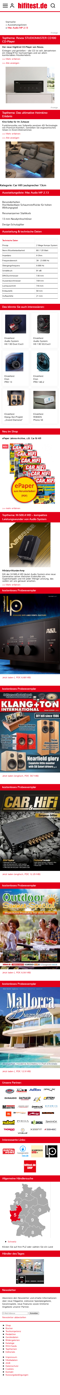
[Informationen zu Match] (20, 1113)
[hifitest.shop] (30, 1171)
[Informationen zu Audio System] (22, 1091)
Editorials (10, 1351)
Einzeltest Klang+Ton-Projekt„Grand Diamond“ (13, 417)
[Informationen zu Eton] (49, 1099)
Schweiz (12, 1241)
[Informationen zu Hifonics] (51, 1106)
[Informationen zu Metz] (34, 1114)
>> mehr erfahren (11, 508)
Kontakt (9, 1371)
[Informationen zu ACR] (9, 1091)
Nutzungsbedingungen (17, 1374)
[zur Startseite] (32, 5)
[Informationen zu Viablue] (23, 1131)
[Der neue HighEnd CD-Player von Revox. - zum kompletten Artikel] (30, 85)
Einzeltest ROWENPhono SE (38, 417)
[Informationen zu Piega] (23, 1122)
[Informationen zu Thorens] (9, 1130)
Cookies (10, 1368)
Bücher (9, 1328)
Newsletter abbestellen (14, 1317)
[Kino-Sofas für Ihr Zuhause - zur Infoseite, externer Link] (30, 160)
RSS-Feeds (11, 1346)
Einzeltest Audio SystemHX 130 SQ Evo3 (41, 341)
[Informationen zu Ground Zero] (23, 1106)
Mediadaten (12, 1360)
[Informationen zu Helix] (37, 1107)
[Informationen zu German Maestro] (9, 1107)
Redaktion (11, 1334)
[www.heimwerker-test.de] (37, 1156)
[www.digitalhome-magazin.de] (9, 1156)
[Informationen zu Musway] (48, 1113)
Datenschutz (12, 1366)
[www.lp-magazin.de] (51, 1156)
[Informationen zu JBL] (8, 1115)
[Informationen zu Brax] (49, 1090)
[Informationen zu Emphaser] (25, 1099)
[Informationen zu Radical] (37, 1123)
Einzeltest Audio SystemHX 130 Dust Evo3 (13, 341)
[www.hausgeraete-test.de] (23, 1156)
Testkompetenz (13, 1331)
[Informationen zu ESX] (37, 1100)
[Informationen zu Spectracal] (51, 1122)
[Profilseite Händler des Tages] (30, 1272)
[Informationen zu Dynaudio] (11, 1098)
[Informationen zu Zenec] (50, 1129)
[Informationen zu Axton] (35, 1090)
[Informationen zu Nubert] (9, 1122)
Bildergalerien (13, 1340)
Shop (8, 1325)
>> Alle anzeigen (10, 63)
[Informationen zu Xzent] (36, 1129)
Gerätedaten (12, 1337)
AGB (8, 1363)
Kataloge (10, 1343)
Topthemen (11, 1349)
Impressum (11, 1357)
